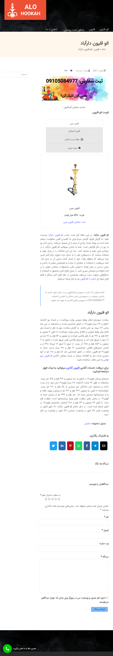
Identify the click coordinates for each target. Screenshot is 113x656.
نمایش (87, 424)
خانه (104, 49)
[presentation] (74, 123)
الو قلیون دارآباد (55, 235)
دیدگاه (105, 557)
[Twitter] (53, 444)
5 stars (58, 499)
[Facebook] (86, 444)
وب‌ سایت (104, 544)
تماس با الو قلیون (88, 279)
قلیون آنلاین (72, 368)
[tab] (74, 123)
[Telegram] (95, 444)
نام (106, 517)
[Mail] (104, 444)
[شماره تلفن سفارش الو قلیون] (74, 100)
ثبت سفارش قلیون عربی (74, 222)
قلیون (92, 29)
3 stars (52, 499)
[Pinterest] (70, 444)
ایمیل (105, 530)
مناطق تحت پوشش (74, 30)
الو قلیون (104, 29)
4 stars (55, 499)
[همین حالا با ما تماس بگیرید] (7, 648)
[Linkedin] (62, 444)
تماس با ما (51, 29)
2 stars (48, 499)
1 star (45, 499)
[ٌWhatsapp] (79, 444)
